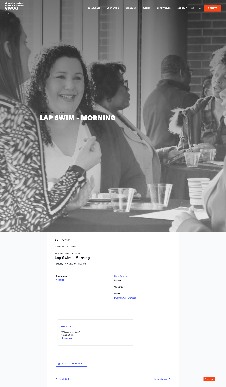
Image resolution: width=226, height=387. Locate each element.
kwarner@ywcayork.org (125, 297)
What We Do (113, 8)
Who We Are (94, 8)
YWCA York (67, 326)
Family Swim (64, 378)
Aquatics (60, 279)
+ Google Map (66, 338)
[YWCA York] (14, 8)
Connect (182, 8)
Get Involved (164, 8)
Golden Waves (161, 378)
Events (146, 8)
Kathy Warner (120, 275)
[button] (101, 8)
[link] (209, 379)
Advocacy (131, 8)
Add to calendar (72, 363)
